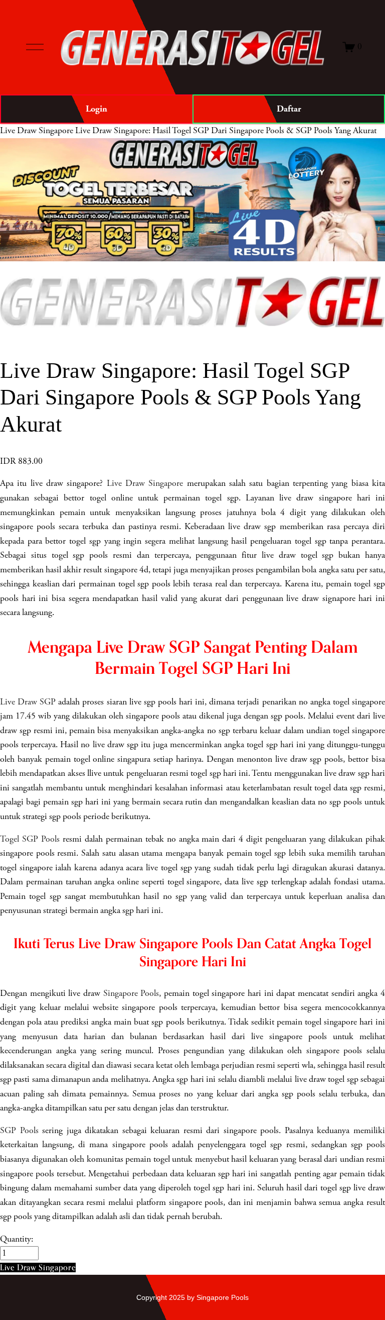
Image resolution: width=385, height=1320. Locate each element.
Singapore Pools (131, 993)
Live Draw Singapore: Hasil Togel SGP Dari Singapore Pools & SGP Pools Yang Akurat (225, 130)
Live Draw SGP (28, 701)
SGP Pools (19, 1130)
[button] (38, 1267)
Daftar (289, 109)
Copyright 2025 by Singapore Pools (192, 1297)
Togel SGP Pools (30, 839)
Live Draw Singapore (36, 130)
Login (96, 109)
